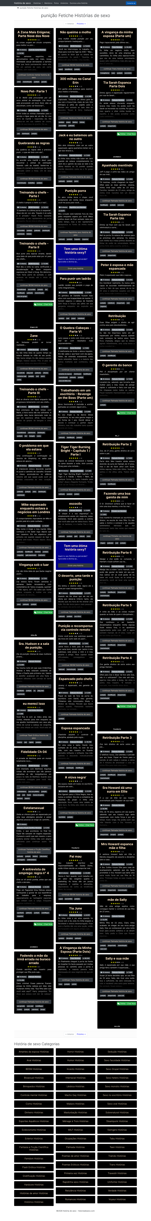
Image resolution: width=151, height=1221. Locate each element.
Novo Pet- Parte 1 (34, 91)
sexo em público (34, 791)
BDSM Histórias (34, 110)
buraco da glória (38, 795)
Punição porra (75, 191)
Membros (48, 3)
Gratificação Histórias (34, 1176)
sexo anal (30, 1006)
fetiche (29, 234)
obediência (68, 69)
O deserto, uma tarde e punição (75, 577)
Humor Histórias (75, 1060)
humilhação (21, 293)
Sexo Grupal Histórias (117, 1069)
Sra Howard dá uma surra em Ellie (117, 789)
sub (18, 133)
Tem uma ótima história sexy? (75, 250)
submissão (20, 234)
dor (46, 289)
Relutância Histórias (76, 292)
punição (36, 82)
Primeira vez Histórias (119, 511)
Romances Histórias (75, 1199)
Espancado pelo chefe (75, 679)
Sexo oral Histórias (117, 1103)
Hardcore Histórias (76, 96)
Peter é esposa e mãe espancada (117, 267)
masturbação (27, 82)
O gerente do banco (117, 365)
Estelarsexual (34, 808)
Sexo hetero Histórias (117, 1077)
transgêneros (104, 73)
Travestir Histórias (117, 1173)
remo (88, 536)
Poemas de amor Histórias (75, 1156)
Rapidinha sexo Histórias (78, 207)
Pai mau (75, 856)
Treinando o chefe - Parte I (34, 194)
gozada (44, 82)
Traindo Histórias (117, 1156)
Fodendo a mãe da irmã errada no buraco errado (33, 959)
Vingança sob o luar (34, 565)
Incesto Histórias (75, 1069)
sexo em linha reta (65, 381)
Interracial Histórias (76, 1077)
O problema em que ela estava (34, 447)
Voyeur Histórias (117, 1199)
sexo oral (121, 205)
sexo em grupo (22, 296)
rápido (31, 742)
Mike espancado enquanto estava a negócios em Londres (34, 508)
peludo (77, 494)
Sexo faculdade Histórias (117, 1060)
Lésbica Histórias (75, 1086)
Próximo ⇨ (81, 24)
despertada (112, 126)
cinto (34, 491)
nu (34, 690)
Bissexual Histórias (77, 471)
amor (19, 82)
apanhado (20, 913)
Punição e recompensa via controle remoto (75, 628)
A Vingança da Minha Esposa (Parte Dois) (76, 949)
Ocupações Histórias (75, 1138)
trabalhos (31, 183)
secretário (128, 73)
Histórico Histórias (33, 1202)
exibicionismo (21, 791)
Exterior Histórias (34, 1138)
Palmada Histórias (35, 466)
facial (29, 795)
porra (43, 376)
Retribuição (117, 316)
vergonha (20, 555)
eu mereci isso (34, 703)
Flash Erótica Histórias (35, 710)
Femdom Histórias (34, 1158)
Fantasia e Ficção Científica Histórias (29, 828)
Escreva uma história (78, 3)
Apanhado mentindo (117, 165)
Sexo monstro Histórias (117, 1086)
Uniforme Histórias (117, 1182)
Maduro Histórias (75, 1103)
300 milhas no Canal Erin (75, 80)
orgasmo (20, 916)
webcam (61, 669)
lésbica (35, 856)
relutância (81, 318)
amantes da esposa (65, 374)
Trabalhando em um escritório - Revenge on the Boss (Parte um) (75, 394)
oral (37, 376)
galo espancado (31, 555)
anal (18, 795)
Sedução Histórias (117, 1051)
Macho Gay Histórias (75, 1095)
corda (19, 379)
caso (60, 984)
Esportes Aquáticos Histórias (34, 1121)
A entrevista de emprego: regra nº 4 (34, 871)
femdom (37, 552)
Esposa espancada (75, 728)
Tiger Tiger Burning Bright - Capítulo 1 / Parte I (75, 450)
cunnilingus (45, 913)
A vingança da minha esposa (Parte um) (117, 34)
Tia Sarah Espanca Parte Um (117, 216)
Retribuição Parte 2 (117, 444)
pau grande (21, 1006)
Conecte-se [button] (131, 3)
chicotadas (43, 856)
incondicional (21, 289)
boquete (77, 239)
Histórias (37, 3)
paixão (74, 984)
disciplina (69, 938)
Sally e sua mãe (117, 958)
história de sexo (22, 3)
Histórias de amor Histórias (34, 1193)
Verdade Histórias (117, 1190)
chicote (45, 373)
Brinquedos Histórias (34, 1086)
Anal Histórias (34, 1060)
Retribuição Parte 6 (117, 552)
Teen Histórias (117, 1147)
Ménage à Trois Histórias (75, 1121)
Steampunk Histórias (117, 1121)
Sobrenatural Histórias (117, 1112)
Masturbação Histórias (75, 1112)
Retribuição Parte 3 (117, 738)
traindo (19, 1009)
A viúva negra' (75, 777)
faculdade (20, 690)
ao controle (20, 373)
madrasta (41, 555)
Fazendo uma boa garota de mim (117, 495)
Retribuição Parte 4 (117, 658)
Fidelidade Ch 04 (34, 752)
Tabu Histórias (117, 1138)
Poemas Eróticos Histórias (75, 1164)
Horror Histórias (75, 1051)
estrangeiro (21, 860)
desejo (43, 1009)
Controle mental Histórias (37, 50)
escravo (19, 798)
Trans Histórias (75, 958)
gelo (76, 536)
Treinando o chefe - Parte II (34, 245)
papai (61, 69)
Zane (34, 336)
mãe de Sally (117, 900)
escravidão (20, 230)
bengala (32, 436)
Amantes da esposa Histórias (34, 1051)
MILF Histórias (75, 1130)
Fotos (56, 3)
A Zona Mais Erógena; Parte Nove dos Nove (33, 34)
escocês (75, 503)
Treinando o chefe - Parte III (34, 391)
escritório (62, 817)
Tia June (75, 908)
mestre (19, 742)
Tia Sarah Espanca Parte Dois (117, 84)
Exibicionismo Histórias (34, 1130)
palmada (37, 230)
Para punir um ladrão (75, 278)
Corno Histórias (75, 348)
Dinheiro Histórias (34, 1112)
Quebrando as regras (34, 143)
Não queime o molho (75, 32)
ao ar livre (78, 616)
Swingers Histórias (117, 1130)
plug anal (30, 373)
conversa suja (21, 376)
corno (39, 436)
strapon (113, 834)
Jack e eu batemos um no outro (76, 137)
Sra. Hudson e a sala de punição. (34, 645)
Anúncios (64, 3)
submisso (35, 1009)
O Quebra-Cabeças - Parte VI (75, 330)
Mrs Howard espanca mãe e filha (117, 846)
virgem (102, 543)
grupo (68, 122)
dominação (25, 133)
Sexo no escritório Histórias (117, 1095)
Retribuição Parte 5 (117, 605)
